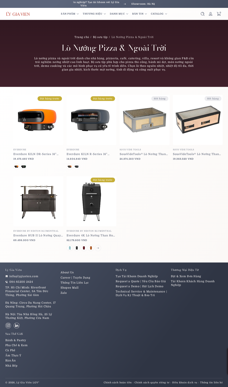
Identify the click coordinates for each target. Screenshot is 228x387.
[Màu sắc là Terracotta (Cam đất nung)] (16, 166)
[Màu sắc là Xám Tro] (76, 248)
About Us (67, 272)
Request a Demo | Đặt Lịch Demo (139, 286)
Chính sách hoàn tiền (118, 382)
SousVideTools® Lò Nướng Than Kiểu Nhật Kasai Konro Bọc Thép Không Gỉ (143, 154)
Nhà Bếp (11, 365)
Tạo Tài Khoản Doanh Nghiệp (137, 276)
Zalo (64, 292)
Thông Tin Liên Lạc (75, 282)
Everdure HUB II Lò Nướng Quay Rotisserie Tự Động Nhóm (37, 235)
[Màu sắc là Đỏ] (83, 248)
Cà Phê (10, 350)
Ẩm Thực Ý (13, 355)
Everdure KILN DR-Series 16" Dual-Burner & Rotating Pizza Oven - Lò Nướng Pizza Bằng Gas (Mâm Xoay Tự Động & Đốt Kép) (37, 154)
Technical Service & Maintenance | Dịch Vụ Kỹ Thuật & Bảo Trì (141, 293)
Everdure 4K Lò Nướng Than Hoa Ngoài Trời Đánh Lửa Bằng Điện (91, 235)
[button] (203, 14)
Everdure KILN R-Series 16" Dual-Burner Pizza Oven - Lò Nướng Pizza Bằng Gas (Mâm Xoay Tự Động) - (88, 154)
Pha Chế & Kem (16, 345)
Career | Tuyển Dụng (75, 277)
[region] (114, 4)
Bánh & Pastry (15, 340)
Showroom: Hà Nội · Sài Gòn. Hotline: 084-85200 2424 (114, 4)
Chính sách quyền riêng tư (152, 382)
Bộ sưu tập (100, 37)
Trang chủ (81, 37)
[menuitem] (86, 272)
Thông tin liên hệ (211, 382)
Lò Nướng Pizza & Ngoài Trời (132, 37)
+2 (98, 248)
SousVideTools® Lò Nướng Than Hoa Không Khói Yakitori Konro (196, 154)
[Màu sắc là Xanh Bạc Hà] (69, 248)
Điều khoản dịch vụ (184, 382)
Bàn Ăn (10, 360)
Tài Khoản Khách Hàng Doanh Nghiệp (193, 283)
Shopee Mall (70, 287)
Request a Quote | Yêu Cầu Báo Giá (141, 281)
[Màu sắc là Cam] (90, 248)
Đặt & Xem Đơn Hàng (186, 276)
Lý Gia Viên (24, 382)
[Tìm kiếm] (203, 14)
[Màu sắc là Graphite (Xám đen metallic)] (23, 166)
